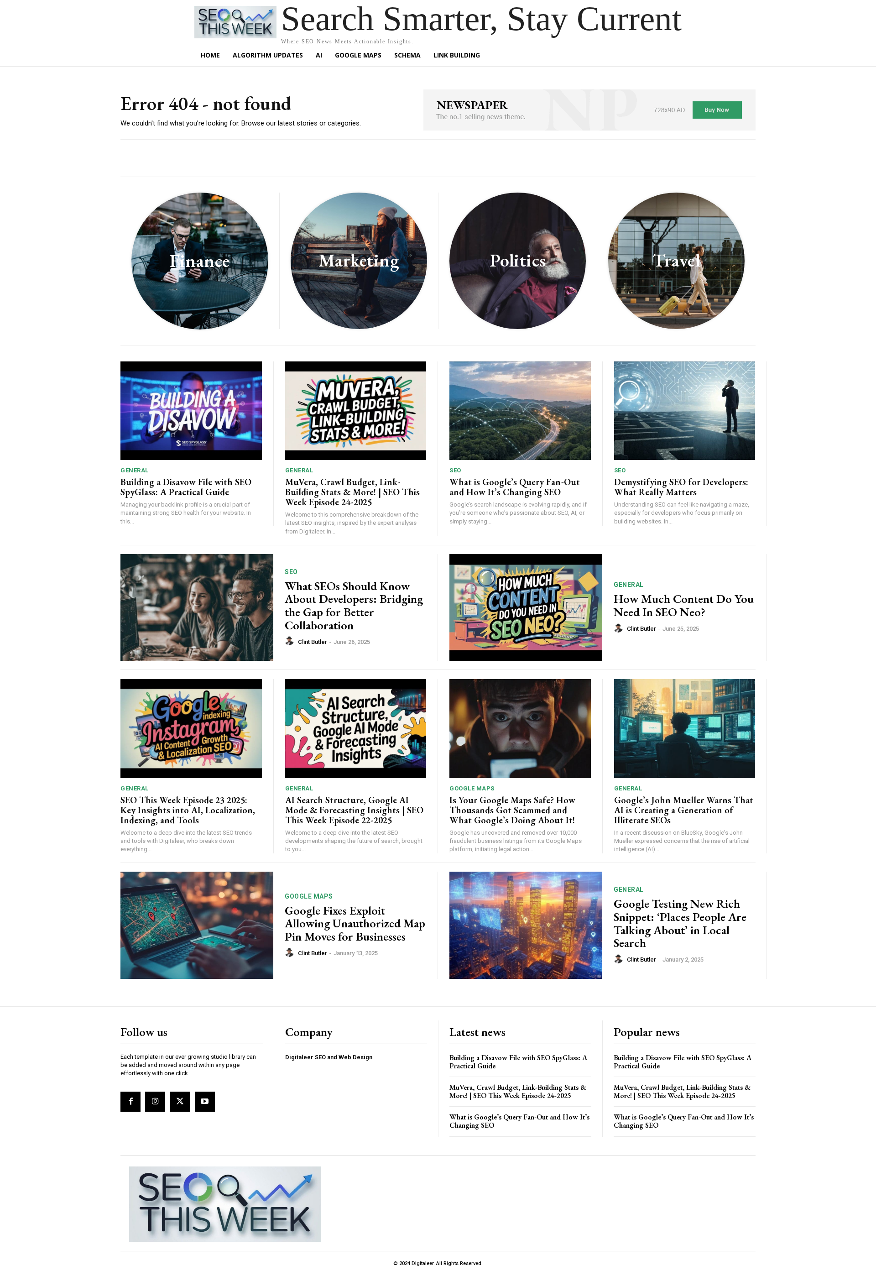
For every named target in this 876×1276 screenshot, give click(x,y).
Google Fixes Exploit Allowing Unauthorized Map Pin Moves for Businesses (355, 923)
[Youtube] (205, 1102)
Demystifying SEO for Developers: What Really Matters (681, 487)
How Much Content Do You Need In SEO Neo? (684, 605)
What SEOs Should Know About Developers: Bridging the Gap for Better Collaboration (354, 605)
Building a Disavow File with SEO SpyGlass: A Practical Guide (185, 487)
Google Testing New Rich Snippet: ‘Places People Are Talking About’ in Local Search (680, 923)
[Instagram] (155, 1102)
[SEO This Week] (225, 1204)
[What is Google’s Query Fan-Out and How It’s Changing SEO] (520, 410)
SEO (455, 470)
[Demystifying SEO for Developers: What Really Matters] (685, 410)
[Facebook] (130, 1102)
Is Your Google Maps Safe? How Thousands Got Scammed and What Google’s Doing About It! (512, 810)
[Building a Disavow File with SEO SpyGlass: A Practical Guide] (191, 410)
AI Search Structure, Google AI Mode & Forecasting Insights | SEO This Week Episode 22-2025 (354, 810)
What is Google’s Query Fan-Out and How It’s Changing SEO (514, 487)
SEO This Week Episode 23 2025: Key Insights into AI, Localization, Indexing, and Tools (187, 810)
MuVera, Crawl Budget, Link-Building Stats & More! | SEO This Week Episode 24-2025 (352, 492)
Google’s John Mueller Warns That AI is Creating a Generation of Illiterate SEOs (683, 810)
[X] (180, 1102)
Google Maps (472, 788)
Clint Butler (312, 641)
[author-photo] (291, 641)
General (134, 470)
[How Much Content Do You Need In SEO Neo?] (525, 607)
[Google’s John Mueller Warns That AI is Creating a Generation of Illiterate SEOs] (685, 728)
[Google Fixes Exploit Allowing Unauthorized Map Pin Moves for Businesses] (196, 925)
